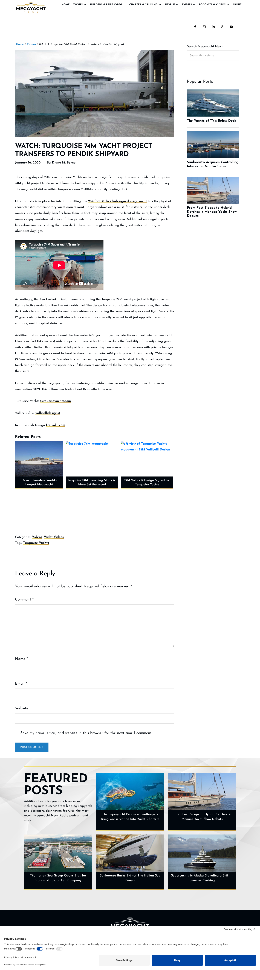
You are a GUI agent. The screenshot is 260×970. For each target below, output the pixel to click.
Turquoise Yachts (36, 543)
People (170, 4)
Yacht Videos (54, 537)
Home (66, 4)
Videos (37, 537)
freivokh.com (55, 425)
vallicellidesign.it (47, 413)
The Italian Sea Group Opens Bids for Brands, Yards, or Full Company (58, 878)
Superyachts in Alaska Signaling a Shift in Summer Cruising (202, 878)
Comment (24, 599)
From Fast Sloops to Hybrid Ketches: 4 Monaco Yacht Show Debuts (202, 817)
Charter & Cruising (143, 4)
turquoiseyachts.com (55, 401)
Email (21, 684)
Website (21, 708)
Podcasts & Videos (212, 4)
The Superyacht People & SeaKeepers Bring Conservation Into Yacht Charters (130, 817)
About (237, 4)
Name (21, 659)
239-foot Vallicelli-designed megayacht (117, 201)
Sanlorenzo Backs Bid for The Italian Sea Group (130, 878)
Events (187, 4)
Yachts (78, 4)
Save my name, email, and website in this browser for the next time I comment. (86, 733)
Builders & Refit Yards (106, 4)
